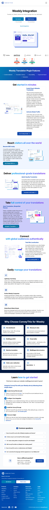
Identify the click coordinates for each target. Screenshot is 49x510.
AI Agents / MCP (5, 496)
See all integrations (24, 26)
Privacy (39, 488)
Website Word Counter (30, 497)
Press (15, 493)
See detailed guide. (22, 411)
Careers (15, 495)
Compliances (40, 492)
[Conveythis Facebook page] (9, 507)
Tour (2, 499)
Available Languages (6, 498)
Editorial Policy (40, 499)
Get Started (8, 481)
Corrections (40, 501)
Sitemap (15, 497)
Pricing (3, 492)
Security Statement (41, 497)
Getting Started (29, 488)
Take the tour (31, 19)
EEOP (39, 493)
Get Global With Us (10, 163)
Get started (18, 19)
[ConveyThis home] (7, 3)
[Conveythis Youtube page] (15, 507)
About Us (15, 488)
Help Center (28, 490)
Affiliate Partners (17, 492)
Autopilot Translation (10, 226)
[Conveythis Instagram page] (12, 507)
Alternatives (28, 495)
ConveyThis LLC (44, 507)
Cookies (39, 495)
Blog (26, 492)
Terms (39, 490)
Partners (15, 490)
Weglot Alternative (29, 493)
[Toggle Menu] (46, 2)
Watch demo (23, 481)
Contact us (39, 460)
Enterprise (3, 494)
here (20, 393)
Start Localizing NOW (32, 259)
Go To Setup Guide (23, 133)
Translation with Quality (29, 192)
